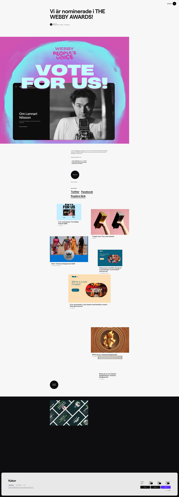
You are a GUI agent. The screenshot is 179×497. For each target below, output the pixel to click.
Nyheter (61, 24)
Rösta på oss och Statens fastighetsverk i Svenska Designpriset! (107, 375)
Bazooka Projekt (56, 24)
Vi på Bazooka (67, 24)
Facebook (87, 192)
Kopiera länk (78, 196)
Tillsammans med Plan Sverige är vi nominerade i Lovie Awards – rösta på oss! (110, 269)
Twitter (75, 192)
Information (19, 485)
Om (24, 485)
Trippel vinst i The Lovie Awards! (103, 236)
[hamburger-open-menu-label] (174, 3)
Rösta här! (75, 174)
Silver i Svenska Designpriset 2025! (63, 264)
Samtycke (11, 485)
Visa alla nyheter (54, 385)
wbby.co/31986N (82, 161)
